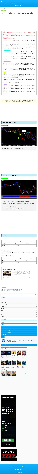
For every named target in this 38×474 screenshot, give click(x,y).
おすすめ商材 (5, 328)
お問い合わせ (5, 334)
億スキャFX (4, 287)
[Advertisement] (19, 23)
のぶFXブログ (19, 5)
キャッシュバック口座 (7, 332)
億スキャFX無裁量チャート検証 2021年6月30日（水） (13, 289)
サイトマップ (20, 466)
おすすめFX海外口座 (6, 330)
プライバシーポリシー (14, 466)
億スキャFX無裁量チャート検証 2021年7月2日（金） (13, 290)
